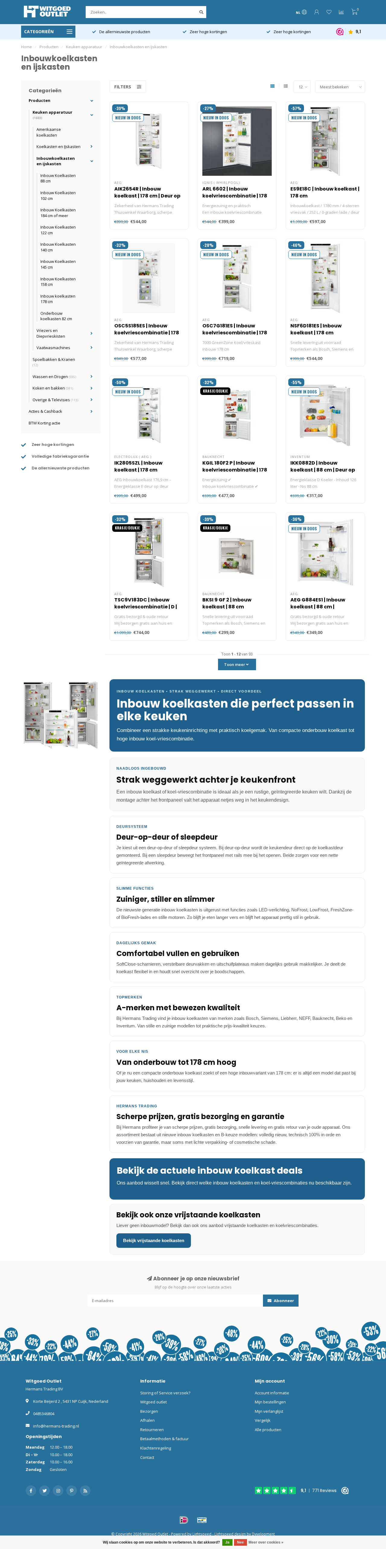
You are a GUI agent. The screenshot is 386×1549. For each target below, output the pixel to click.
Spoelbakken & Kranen (54, 362)
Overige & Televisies (55, 399)
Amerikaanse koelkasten (48, 132)
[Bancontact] (202, 1520)
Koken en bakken (53, 388)
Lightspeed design (230, 1534)
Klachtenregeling (155, 1448)
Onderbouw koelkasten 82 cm (56, 316)
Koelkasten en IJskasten (58, 146)
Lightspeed (201, 1534)
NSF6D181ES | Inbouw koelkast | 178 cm (316, 329)
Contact (147, 1457)
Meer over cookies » (265, 1542)
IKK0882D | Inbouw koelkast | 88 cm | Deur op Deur (322, 469)
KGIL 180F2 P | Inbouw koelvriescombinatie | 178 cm (234, 469)
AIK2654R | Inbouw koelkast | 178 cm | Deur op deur (147, 195)
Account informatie (272, 1393)
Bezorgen (149, 1411)
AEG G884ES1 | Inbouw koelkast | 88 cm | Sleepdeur (317, 606)
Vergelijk (263, 1420)
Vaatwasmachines (53, 347)
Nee (240, 1542)
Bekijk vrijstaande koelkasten (153, 1240)
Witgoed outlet (153, 1402)
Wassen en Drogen (54, 376)
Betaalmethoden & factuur (164, 1438)
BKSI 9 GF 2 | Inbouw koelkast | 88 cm (227, 603)
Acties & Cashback (45, 411)
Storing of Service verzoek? (165, 1393)
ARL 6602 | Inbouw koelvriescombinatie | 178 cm (234, 195)
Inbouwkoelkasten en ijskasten (55, 161)
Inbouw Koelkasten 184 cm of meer (58, 212)
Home (26, 46)
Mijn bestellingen (270, 1402)
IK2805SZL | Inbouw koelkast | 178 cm (138, 466)
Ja (227, 1542)
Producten (39, 100)
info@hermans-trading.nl (56, 1426)
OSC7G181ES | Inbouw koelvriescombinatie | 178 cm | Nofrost (234, 332)
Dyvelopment (263, 1534)
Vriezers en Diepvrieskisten (50, 333)
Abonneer (283, 1300)
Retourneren (152, 1429)
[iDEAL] (183, 1520)
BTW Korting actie (44, 423)
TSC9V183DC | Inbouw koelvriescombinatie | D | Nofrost (145, 606)
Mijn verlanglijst (269, 1411)
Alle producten (268, 1429)
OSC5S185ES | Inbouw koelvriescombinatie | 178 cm (146, 332)
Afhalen (147, 1420)
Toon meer (235, 664)
